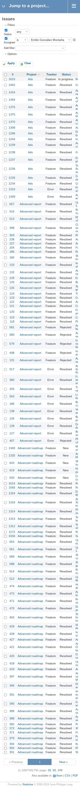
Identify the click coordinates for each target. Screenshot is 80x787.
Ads (30, 79)
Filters (11, 25)
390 (11, 703)
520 (11, 477)
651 (11, 549)
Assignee (9, 42)
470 (11, 608)
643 (11, 462)
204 (11, 247)
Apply (11, 63)
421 (11, 647)
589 (11, 556)
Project (32, 74)
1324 (12, 493)
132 (11, 272)
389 (11, 711)
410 (11, 669)
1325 (12, 455)
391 (11, 694)
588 (11, 564)
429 (11, 626)
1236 (12, 168)
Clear (27, 63)
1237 (12, 159)
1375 (12, 114)
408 (11, 352)
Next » (63, 762)
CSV (67, 775)
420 (11, 656)
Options (12, 54)
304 (11, 744)
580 (11, 334)
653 (11, 541)
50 (54, 770)
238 (11, 239)
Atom (59, 775)
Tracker (51, 74)
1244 (12, 139)
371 (11, 732)
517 (11, 369)
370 (11, 738)
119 (12, 317)
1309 (12, 196)
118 (12, 321)
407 (11, 440)
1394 (12, 99)
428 (11, 633)
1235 (12, 177)
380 (11, 379)
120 (11, 311)
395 (11, 685)
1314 (12, 511)
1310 (12, 189)
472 (11, 593)
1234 (12, 183)
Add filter (9, 48)
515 (11, 211)
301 (11, 752)
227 (11, 243)
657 (11, 204)
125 (11, 287)
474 (11, 586)
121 (11, 306)
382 (11, 724)
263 (11, 396)
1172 (12, 532)
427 (11, 639)
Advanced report (30, 204)
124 (11, 293)
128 (11, 425)
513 (11, 218)
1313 (12, 518)
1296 (12, 133)
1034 (12, 536)
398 (11, 227)
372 (11, 728)
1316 (12, 502)
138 (11, 411)
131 (11, 360)
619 (11, 470)
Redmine (28, 784)
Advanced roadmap (30, 448)
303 (11, 235)
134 (11, 418)
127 (11, 433)
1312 (12, 526)
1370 (12, 121)
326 (11, 389)
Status (8, 34)
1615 (12, 79)
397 (11, 676)
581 (11, 327)
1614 (12, 483)
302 (11, 748)
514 (11, 571)
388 (11, 718)
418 (11, 663)
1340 (12, 448)
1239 (12, 144)
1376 (12, 107)
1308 (12, 127)
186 (11, 403)
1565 (12, 487)
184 (11, 257)
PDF (75, 775)
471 (11, 601)
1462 (12, 84)
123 (11, 297)
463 (11, 617)
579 (11, 343)
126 (11, 282)
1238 (12, 152)
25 (49, 770)
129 (11, 278)
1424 (12, 92)
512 (11, 578)
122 (11, 301)
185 (11, 251)
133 (11, 264)
